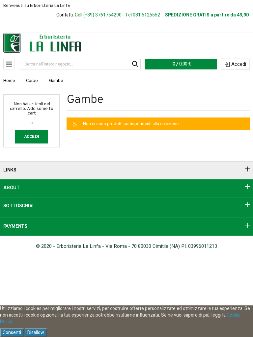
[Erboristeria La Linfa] (42, 42)
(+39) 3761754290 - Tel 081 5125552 (121, 15)
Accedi (238, 64)
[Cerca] (134, 64)
